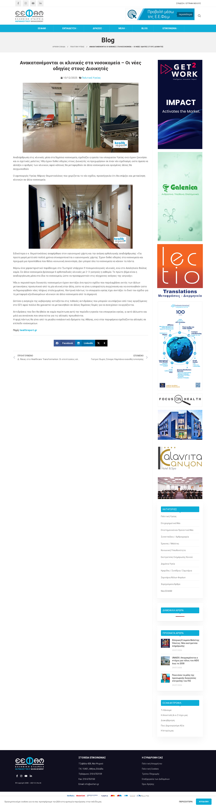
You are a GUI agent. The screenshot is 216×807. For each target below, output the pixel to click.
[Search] (199, 16)
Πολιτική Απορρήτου (152, 763)
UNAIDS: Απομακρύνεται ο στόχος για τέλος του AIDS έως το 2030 (185, 661)
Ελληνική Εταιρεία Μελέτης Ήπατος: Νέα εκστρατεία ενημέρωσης (185, 643)
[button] (64, 343)
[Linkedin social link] (40, 3)
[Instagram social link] (26, 3)
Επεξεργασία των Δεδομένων (156, 779)
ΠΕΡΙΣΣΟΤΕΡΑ (186, 801)
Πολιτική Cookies (150, 769)
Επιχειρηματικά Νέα (170, 523)
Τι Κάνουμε (166, 710)
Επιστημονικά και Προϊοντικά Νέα (177, 530)
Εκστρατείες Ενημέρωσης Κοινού (177, 557)
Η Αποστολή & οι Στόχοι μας (174, 715)
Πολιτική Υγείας (91, 77)
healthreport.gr (28, 330)
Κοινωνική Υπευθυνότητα (173, 550)
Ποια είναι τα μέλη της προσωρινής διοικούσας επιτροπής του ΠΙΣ (184, 678)
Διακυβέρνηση (168, 720)
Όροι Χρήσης (148, 784)
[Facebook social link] (18, 3)
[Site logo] (29, 15)
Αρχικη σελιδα (59, 47)
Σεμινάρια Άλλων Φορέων (173, 577)
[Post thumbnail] (165, 645)
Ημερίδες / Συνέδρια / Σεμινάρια (176, 570)
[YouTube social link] (33, 3)
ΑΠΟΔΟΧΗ (204, 801)
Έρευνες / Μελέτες (170, 543)
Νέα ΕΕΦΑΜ (166, 591)
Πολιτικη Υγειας (77, 47)
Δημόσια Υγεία (168, 564)
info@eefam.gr (92, 784)
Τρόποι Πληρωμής (150, 774)
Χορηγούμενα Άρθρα (170, 584)
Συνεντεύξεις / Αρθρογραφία (175, 537)
